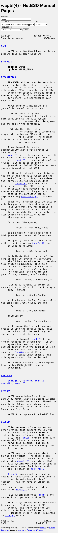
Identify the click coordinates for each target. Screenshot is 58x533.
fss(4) (43, 495)
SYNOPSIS (6, 61)
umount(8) (21, 383)
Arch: (39, 22)
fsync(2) (13, 474)
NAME (3, 46)
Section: (6, 22)
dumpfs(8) (23, 461)
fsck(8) (37, 339)
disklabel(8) (29, 196)
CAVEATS (6, 422)
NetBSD (43, 528)
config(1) (14, 380)
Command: (6, 16)
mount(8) (13, 155)
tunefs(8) (21, 160)
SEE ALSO (6, 375)
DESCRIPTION (8, 77)
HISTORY (6, 391)
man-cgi (21, 530)
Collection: (7, 27)
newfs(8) (6, 383)
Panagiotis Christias (35, 530)
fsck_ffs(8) (38, 469)
